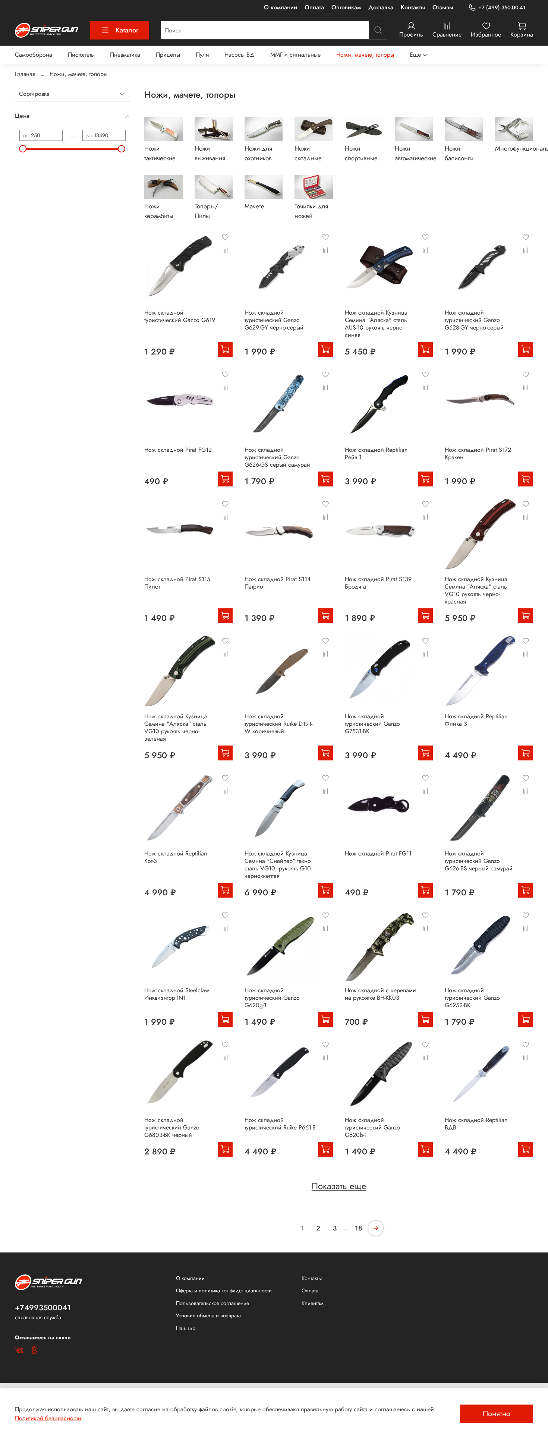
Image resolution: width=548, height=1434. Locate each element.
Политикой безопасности (48, 1418)
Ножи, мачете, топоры (365, 54)
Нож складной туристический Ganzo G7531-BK (372, 723)
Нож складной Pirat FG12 (178, 449)
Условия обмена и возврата (208, 1315)
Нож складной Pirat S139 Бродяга (378, 583)
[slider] (23, 148)
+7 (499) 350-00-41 (502, 7)
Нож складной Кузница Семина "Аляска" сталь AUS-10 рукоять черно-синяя (376, 323)
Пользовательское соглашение (212, 1303)
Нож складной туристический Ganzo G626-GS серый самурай (277, 457)
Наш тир (185, 1328)
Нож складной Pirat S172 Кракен (478, 453)
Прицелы (168, 54)
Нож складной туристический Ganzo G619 (179, 316)
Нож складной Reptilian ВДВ (476, 1124)
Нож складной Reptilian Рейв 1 (376, 453)
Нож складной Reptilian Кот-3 (175, 857)
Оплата (314, 7)
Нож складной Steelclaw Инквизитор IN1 (176, 994)
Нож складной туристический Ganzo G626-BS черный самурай (479, 861)
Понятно (496, 1413)
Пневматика (125, 54)
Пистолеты (81, 54)
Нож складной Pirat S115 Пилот (177, 583)
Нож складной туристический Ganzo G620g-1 (272, 997)
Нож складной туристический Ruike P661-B (280, 1124)
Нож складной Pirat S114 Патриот (278, 583)
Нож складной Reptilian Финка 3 (476, 720)
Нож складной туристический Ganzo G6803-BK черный (171, 1127)
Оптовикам (346, 7)
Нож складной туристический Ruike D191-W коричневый (278, 723)
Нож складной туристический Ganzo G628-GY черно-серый (474, 320)
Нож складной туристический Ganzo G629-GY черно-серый (274, 320)
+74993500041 (43, 1307)
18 (358, 1228)
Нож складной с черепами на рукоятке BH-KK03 (380, 994)
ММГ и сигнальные (295, 54)
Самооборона (33, 54)
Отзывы (442, 7)
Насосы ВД (239, 54)
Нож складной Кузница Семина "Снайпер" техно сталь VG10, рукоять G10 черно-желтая (278, 864)
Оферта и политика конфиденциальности (224, 1290)
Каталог (127, 30)
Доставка (380, 7)
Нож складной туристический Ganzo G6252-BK (472, 997)
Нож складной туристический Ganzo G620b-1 (372, 1127)
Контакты (413, 7)
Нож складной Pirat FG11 (378, 853)
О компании (280, 7)
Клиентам (313, 1303)
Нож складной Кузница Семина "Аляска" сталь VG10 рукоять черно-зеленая (175, 727)
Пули (202, 54)
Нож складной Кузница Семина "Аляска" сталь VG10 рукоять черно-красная (476, 590)
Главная (25, 74)
